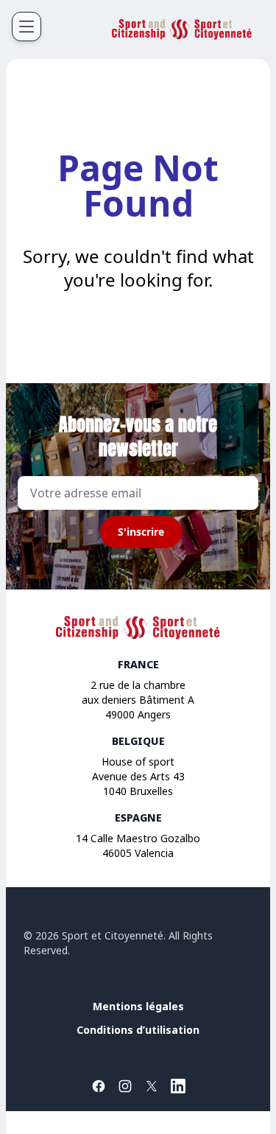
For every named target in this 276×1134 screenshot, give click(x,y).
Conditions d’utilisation (138, 1030)
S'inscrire (141, 532)
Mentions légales (138, 1006)
